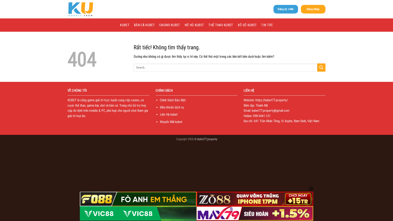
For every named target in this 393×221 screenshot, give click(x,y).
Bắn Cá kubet (144, 25)
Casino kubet (169, 25)
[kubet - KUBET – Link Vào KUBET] (88, 9)
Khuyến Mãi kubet (171, 122)
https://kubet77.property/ (271, 100)
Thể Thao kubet (220, 25)
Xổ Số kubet (247, 25)
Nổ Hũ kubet (194, 25)
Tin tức (267, 25)
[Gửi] (321, 67)
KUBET (124, 25)
